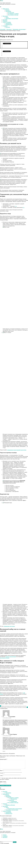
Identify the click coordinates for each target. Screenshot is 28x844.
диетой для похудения (11, 656)
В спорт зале (11, 12)
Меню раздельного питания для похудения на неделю (13, 706)
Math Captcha (3, 781)
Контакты (7, 27)
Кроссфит (5, 19)
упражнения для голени (9, 626)
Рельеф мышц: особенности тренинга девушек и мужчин (14, 707)
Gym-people (2, 29)
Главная (4, 834)
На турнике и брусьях (13, 14)
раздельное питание (4, 657)
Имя (1, 770)
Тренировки (8, 11)
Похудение (5, 16)
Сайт (1, 775)
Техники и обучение (10, 805)
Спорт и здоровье (7, 22)
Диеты (6, 17)
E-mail (2, 773)
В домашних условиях (13, 13)
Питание (7, 10)
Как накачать (14, 798)
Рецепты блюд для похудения (15, 808)
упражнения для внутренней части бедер (16, 450)
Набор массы (6, 8)
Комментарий (3, 759)
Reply (4, 727)
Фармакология (8, 24)
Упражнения (8, 23)
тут (16, 206)
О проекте (5, 25)
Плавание (5, 21)
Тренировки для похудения (11, 18)
